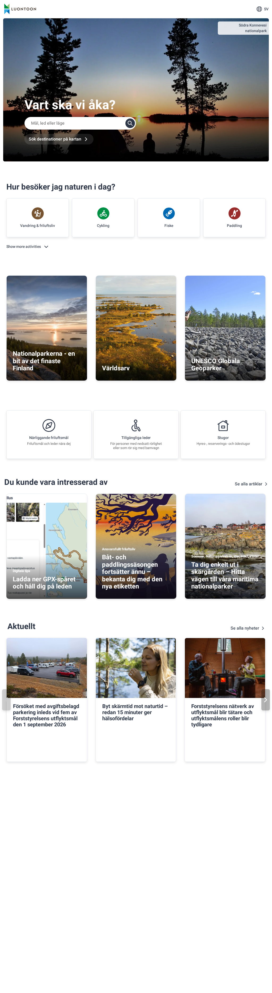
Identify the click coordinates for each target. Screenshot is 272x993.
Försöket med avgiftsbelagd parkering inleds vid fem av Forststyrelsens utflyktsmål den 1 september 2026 (46, 715)
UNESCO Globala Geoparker (215, 365)
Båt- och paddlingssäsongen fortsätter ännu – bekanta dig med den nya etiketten (132, 572)
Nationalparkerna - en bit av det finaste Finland (44, 361)
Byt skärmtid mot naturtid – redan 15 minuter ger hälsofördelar (135, 712)
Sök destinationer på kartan (55, 139)
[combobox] (80, 123)
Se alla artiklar (248, 484)
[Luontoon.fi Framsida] (20, 9)
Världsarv (116, 368)
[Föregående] (6, 699)
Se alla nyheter (245, 628)
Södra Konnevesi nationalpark (253, 28)
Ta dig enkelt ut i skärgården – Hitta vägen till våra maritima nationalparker (224, 575)
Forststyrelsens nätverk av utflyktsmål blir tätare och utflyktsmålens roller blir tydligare (222, 715)
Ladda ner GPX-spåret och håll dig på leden (44, 583)
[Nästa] (265, 699)
